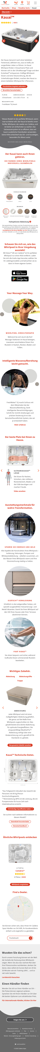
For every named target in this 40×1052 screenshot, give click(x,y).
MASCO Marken (23, 1033)
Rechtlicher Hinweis (27, 1029)
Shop (14, 8)
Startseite (5, 8)
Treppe (20, 680)
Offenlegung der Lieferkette (13, 1031)
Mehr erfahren (20, 425)
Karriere (32, 1031)
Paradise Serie (24, 8)
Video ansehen (19, 491)
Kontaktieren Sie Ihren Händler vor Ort (15, 230)
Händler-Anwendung (30, 1036)
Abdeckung (10, 676)
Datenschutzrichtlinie (12, 1029)
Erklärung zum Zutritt (20, 1038)
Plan (25, 1031)
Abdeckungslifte (25, 676)
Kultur (14, 1033)
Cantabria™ (20, 869)
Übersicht (6, 12)
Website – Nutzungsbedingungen (12, 1036)
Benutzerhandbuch (20, 826)
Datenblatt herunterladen (20, 821)
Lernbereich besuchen (11, 977)
